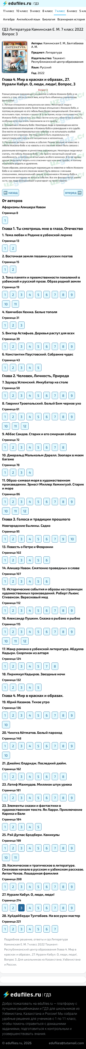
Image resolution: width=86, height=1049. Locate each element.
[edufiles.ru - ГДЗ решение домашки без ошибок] (26, 994)
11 (15, 304)
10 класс (22, 11)
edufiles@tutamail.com (66, 1043)
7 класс (60, 11)
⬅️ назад (10, 192)
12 (24, 426)
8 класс (47, 11)
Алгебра (9, 19)
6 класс (72, 11)
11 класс (8, 11)
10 (6, 304)
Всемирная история (71, 19)
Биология (48, 19)
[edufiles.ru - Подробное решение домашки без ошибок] (20, 3)
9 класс (35, 11)
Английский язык (28, 19)
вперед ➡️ (73, 192)
